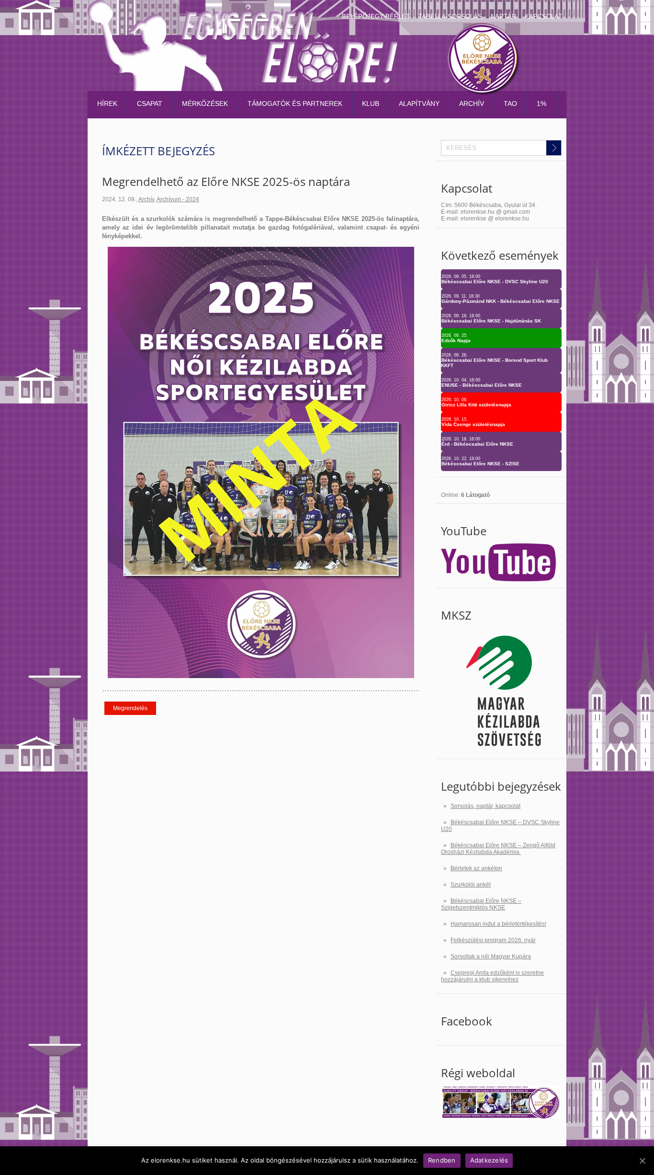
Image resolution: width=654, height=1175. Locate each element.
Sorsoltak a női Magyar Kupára (491, 956)
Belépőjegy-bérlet (376, 16)
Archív (471, 103)
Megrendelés (130, 708)
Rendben (442, 1160)
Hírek (107, 103)
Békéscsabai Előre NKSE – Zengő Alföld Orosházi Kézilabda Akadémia (498, 848)
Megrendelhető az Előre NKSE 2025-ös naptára (226, 181)
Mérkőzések (205, 103)
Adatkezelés (489, 1160)
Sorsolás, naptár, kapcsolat (485, 806)
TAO (510, 103)
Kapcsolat (543, 16)
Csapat (149, 103)
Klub (370, 103)
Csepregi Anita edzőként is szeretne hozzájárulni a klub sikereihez (492, 976)
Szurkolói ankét (471, 884)
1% (541, 103)
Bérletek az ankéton (476, 868)
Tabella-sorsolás (450, 16)
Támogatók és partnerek (295, 103)
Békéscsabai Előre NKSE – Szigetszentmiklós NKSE (481, 904)
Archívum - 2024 (178, 199)
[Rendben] (642, 1160)
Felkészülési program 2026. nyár (493, 940)
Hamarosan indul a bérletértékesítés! (498, 924)
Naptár (503, 16)
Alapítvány (419, 103)
